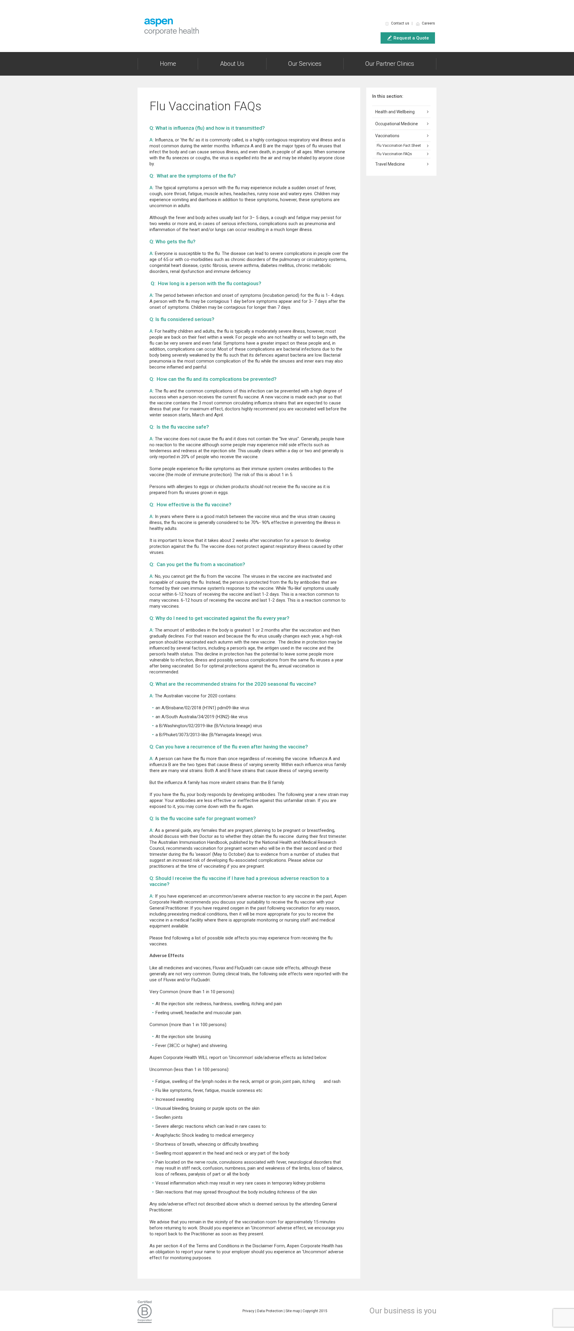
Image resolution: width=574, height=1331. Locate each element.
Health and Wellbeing (395, 111)
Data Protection (270, 1311)
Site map (293, 1311)
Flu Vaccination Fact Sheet (399, 145)
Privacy (248, 1311)
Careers (428, 23)
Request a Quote (411, 38)
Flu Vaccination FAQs (394, 154)
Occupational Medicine (396, 123)
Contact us (400, 23)
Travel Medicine (390, 164)
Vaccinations (387, 135)
